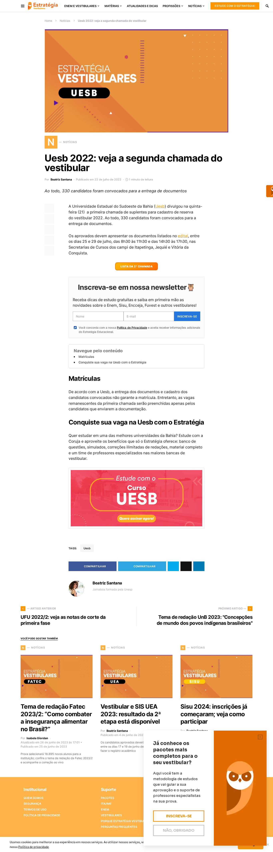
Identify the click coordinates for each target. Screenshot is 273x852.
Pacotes (107, 797)
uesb (87, 548)
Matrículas (86, 357)
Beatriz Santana (61, 179)
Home (48, 20)
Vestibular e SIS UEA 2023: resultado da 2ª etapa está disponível (131, 714)
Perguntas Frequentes (119, 826)
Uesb (160, 206)
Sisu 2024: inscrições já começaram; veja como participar (213, 714)
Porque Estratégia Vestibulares (126, 821)
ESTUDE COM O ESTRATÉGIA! (235, 5)
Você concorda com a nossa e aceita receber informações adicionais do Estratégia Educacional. (139, 329)
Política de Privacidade (132, 327)
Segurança (32, 803)
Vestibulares (111, 815)
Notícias (65, 20)
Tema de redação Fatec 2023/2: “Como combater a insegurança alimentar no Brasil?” (56, 718)
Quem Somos (33, 797)
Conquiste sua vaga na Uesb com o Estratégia (112, 362)
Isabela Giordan (37, 738)
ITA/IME (106, 803)
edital (183, 235)
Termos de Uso (35, 809)
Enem (105, 809)
